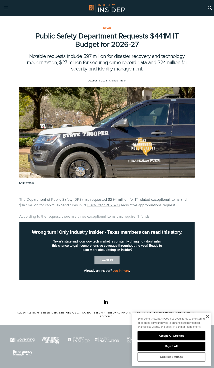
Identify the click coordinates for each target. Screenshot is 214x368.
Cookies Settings (171, 357)
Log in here (121, 271)
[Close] (207, 316)
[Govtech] (51, 339)
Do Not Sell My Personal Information (111, 312)
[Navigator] (107, 339)
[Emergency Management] (22, 353)
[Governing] (22, 339)
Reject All (171, 346)
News (107, 28)
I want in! (107, 260)
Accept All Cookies (171, 336)
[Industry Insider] (79, 339)
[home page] (107, 8)
